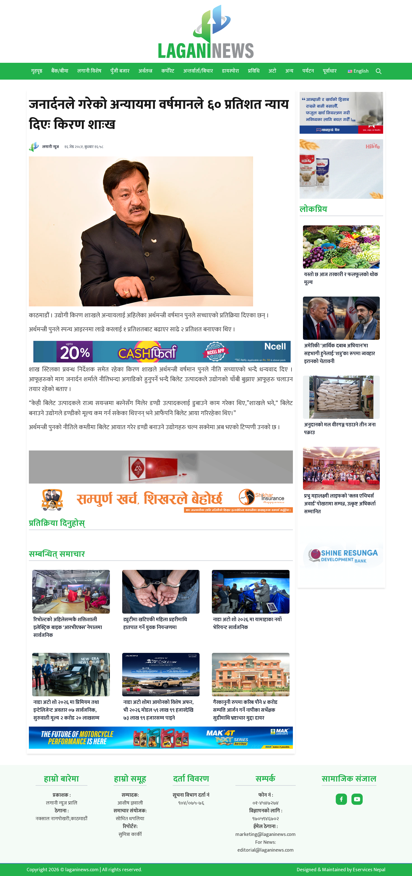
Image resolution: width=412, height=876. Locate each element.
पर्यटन (308, 71)
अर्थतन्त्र (145, 71)
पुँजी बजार (119, 71)
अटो (272, 71)
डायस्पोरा (230, 71)
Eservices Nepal (369, 870)
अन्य (289, 71)
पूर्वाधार (330, 71)
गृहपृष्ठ (36, 71)
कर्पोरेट (167, 71)
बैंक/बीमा (59, 71)
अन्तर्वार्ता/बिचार (198, 71)
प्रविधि (254, 71)
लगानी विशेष (89, 71)
